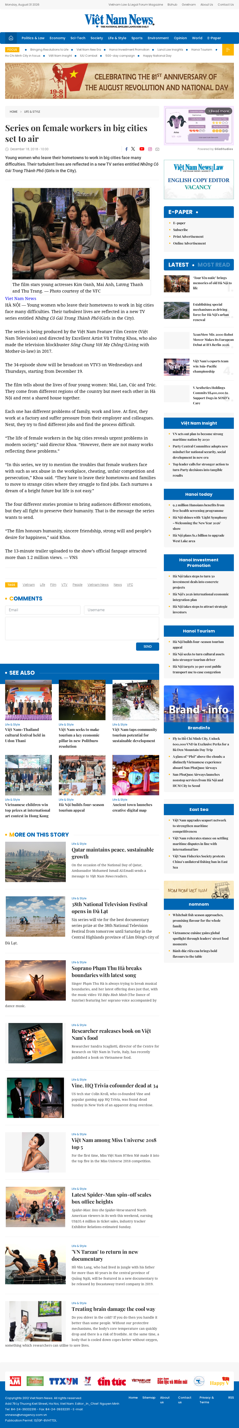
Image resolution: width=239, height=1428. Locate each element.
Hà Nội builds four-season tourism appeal (81, 807)
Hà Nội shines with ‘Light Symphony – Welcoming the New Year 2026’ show (200, 523)
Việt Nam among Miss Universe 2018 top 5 (114, 1143)
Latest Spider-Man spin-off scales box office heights (111, 1198)
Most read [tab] (214, 265)
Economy (57, 38)
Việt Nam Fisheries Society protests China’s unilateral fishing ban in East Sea (200, 861)
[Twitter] (133, 149)
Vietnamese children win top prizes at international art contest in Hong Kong (27, 810)
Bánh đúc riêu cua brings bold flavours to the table (195, 954)
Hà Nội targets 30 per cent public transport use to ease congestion (197, 669)
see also (22, 673)
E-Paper (214, 38)
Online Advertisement (189, 243)
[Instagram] (150, 149)
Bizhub (172, 5)
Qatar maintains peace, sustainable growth (113, 853)
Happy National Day (157, 56)
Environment (158, 38)
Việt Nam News (119, 21)
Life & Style (117, 38)
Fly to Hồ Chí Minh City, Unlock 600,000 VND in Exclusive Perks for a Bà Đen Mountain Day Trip (201, 744)
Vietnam (29, 585)
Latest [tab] (179, 265)
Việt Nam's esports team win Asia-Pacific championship (210, 366)
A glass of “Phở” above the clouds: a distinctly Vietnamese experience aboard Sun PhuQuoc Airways (199, 762)
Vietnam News (98, 585)
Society (97, 38)
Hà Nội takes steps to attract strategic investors (200, 609)
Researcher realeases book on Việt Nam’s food (111, 1034)
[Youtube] (142, 149)
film (53, 585)
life (42, 585)
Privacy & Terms (207, 1399)
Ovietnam (189, 5)
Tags (11, 585)
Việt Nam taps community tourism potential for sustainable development (134, 735)
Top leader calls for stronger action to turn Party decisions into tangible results (201, 470)
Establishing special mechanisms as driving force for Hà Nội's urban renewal (211, 312)
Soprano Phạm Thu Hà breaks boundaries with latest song (107, 971)
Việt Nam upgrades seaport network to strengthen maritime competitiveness (199, 826)
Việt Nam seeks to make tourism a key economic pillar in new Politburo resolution (79, 738)
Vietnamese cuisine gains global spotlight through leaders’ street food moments (200, 938)
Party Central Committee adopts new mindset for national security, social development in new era (200, 452)
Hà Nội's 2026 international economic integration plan (201, 597)
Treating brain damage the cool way (113, 1308)
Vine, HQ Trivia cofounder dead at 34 (115, 1085)
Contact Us (226, 5)
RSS (231, 1397)
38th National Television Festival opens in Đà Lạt (110, 908)
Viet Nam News (20, 298)
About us (165, 1399)
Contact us (184, 1399)
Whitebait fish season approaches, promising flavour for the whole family (198, 920)
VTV (64, 585)
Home (14, 112)
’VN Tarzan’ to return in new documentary (105, 1255)
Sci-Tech (77, 38)
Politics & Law (33, 38)
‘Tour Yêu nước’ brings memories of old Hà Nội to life (212, 283)
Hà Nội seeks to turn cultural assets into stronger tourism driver (198, 657)
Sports (137, 38)
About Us (206, 5)
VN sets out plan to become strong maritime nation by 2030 (198, 437)
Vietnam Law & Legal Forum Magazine (136, 5)
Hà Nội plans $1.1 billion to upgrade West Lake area (198, 538)
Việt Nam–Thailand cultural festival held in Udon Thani (25, 735)
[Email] (157, 149)
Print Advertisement (188, 236)
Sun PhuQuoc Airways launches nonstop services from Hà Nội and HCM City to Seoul (198, 780)
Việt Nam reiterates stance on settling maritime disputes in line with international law (200, 844)
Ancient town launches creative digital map (132, 807)
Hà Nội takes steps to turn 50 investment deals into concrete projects (195, 582)
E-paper (181, 212)
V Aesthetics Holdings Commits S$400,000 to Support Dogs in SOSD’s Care (211, 395)
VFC (130, 585)
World (197, 38)
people (77, 585)
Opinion (180, 38)
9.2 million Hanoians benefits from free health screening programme (199, 508)
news (118, 585)
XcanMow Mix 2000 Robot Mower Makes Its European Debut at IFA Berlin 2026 (213, 339)
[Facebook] (126, 149)
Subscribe (180, 229)
